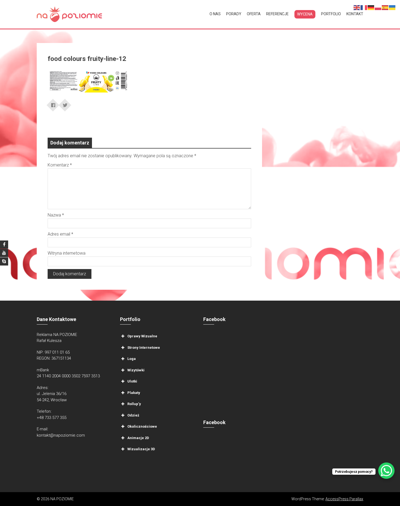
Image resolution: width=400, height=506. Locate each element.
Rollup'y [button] (134, 404)
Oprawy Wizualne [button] (142, 336)
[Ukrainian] (392, 7)
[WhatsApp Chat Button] (386, 470)
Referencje (277, 14)
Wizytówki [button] (135, 370)
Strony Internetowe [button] (143, 347)
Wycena (305, 14)
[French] (364, 7)
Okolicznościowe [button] (142, 426)
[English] (357, 7)
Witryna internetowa (66, 253)
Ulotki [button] (132, 381)
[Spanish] (385, 7)
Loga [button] (131, 359)
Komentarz (60, 165)
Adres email (60, 234)
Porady (233, 14)
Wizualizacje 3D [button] (141, 449)
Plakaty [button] (133, 392)
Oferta (254, 14)
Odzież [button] (133, 415)
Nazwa (56, 215)
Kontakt (354, 14)
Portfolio (331, 14)
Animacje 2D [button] (138, 438)
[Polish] (378, 7)
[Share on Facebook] (53, 103)
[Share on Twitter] (65, 103)
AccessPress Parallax (344, 499)
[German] (371, 7)
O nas (215, 14)
